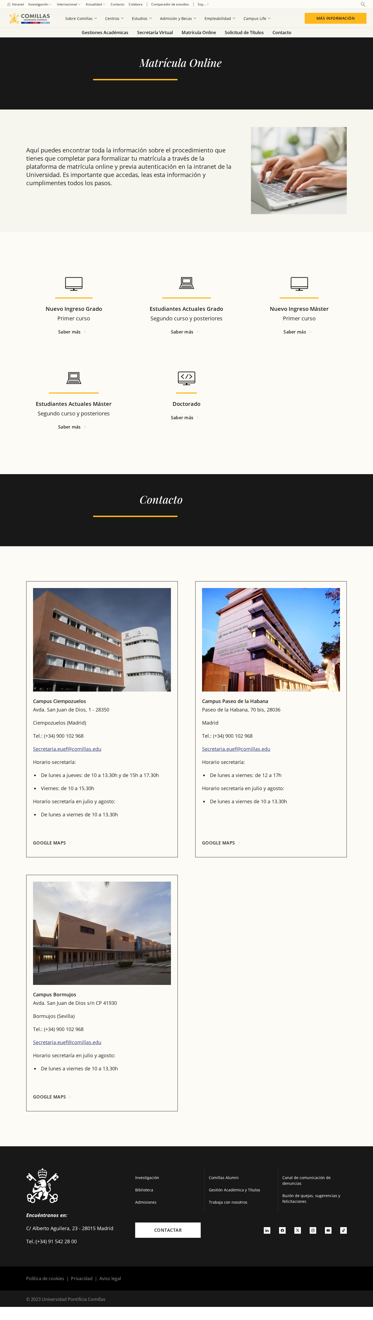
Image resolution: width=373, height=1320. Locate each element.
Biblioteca (144, 1189)
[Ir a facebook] (282, 1230)
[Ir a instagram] (313, 1230)
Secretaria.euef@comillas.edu (67, 749)
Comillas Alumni (224, 1177)
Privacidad (82, 1278)
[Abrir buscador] (363, 4)
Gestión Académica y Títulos (234, 1189)
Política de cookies (45, 1278)
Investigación (147, 1177)
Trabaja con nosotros (228, 1202)
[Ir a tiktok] (343, 1230)
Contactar (168, 1230)
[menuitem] (15, 4)
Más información (335, 18)
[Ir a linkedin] (267, 1230)
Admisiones (145, 1202)
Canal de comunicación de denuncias (306, 1180)
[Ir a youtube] (328, 1230)
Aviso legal (110, 1278)
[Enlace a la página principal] (29, 18)
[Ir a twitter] (297, 1230)
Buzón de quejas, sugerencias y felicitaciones (311, 1198)
